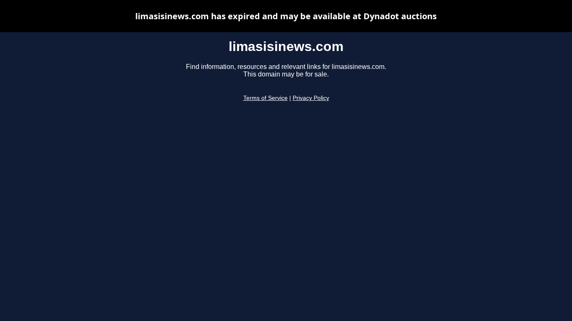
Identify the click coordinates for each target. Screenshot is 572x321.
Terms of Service (265, 98)
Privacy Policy (311, 98)
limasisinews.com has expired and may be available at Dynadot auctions (286, 16)
